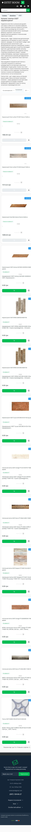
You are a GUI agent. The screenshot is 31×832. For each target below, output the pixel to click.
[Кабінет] (24, 6)
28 (26, 90)
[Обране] (21, 6)
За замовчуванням (8, 90)
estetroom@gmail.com (15, 790)
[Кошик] (28, 6)
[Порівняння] (17, 6)
